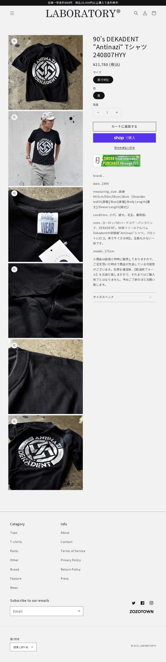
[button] (12, 13)
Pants (14, 551)
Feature (15, 578)
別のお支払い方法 (124, 147)
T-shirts (16, 542)
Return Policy (71, 569)
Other (14, 560)
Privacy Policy (71, 560)
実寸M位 (103, 80)
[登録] (78, 611)
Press (65, 578)
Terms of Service (73, 551)
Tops (13, 533)
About (65, 533)
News (14, 588)
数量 (96, 104)
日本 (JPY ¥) (20, 647)
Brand (14, 569)
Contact (66, 542)
